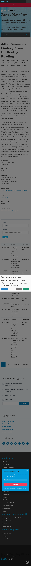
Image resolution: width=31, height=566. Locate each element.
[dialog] (15, 283)
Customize (5, 289)
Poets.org (4, 1)
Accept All (26, 289)
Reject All (19, 289)
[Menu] (28, 1)
